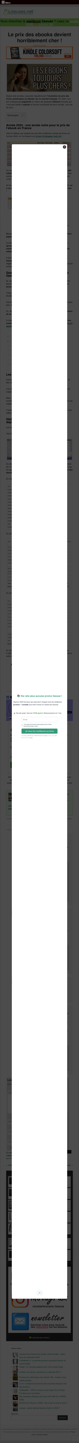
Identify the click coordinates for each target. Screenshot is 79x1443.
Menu (7, 2)
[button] (3, 2)
